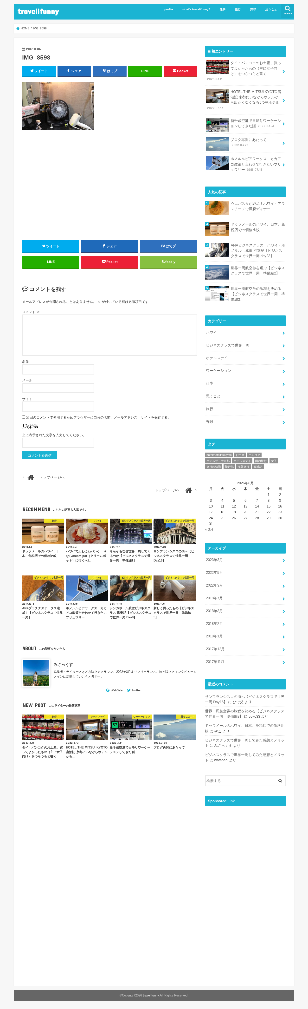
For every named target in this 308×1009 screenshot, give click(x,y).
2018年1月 (214, 636)
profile (168, 9)
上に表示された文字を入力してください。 (54, 435)
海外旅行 (243, 466)
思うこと (271, 9)
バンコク (254, 455)
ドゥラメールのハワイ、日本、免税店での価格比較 (258, 227)
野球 (253, 9)
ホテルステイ (217, 358)
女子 (274, 461)
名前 (25, 362)
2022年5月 (214, 573)
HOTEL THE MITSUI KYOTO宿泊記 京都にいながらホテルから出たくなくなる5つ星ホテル (244, 100)
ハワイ (211, 332)
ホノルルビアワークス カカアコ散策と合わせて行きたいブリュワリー (256, 164)
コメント (31, 312)
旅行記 (229, 466)
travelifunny (38, 11)
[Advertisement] (109, 190)
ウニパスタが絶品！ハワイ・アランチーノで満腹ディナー (258, 206)
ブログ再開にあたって (249, 142)
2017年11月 (215, 662)
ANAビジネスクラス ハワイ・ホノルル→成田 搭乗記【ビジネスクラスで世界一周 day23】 (258, 250)
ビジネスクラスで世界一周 (227, 345)
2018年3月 (214, 611)
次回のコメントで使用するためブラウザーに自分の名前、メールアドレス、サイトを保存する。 (98, 417)
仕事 (222, 9)
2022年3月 (214, 585)
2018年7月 (214, 598)
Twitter (136, 690)
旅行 (238, 9)
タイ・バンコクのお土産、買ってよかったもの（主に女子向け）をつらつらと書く (244, 71)
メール (27, 380)
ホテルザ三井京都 (218, 461)
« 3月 (209, 529)
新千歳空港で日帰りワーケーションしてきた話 (256, 123)
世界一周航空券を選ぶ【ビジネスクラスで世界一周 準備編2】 (258, 270)
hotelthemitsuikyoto (219, 455)
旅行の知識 (213, 466)
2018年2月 (214, 624)
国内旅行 (261, 461)
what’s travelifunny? (196, 9)
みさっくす (63, 664)
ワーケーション (218, 371)
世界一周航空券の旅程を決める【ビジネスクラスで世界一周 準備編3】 (258, 294)
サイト (27, 399)
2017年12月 (215, 649)
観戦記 (258, 466)
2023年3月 (214, 560)
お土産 (240, 455)
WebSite (116, 690)
